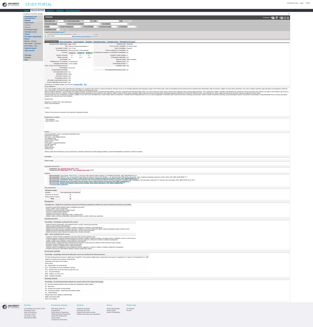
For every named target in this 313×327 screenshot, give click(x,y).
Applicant (50, 11)
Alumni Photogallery (113, 312)
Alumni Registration (113, 308)
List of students (78, 41)
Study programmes (65, 41)
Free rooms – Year (31, 46)
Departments (29, 22)
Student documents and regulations (88, 314)
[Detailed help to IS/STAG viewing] (288, 18)
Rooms (27, 39)
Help (26, 60)
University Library (30, 314)
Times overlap (29, 50)
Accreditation (106, 24)
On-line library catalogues (59, 184)
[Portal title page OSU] (41, 4)
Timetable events (31, 32)
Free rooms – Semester (33, 43)
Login (301, 3)
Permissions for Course (127, 41)
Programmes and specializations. (31, 17)
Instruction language (51, 24)
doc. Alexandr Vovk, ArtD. (66, 168)
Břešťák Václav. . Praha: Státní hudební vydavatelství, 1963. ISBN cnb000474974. (94, 181)
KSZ (69, 44)
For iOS (129, 310)
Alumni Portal (111, 310)
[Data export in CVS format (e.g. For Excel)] (281, 18)
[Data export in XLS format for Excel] (277, 18)
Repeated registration (119, 57)
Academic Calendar (83, 308)
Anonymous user (293, 3)
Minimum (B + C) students (59, 61)
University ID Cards (83, 310)
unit (50, 21)
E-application (55, 310)
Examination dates (31, 29)
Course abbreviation (73, 21)
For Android (130, 308)
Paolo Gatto (64, 170)
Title (95, 21)
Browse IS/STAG (37, 11)
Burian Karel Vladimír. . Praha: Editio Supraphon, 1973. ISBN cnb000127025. (91, 183)
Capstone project (31, 48)
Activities (48, 156)
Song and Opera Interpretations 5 (82, 36)
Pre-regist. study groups (33, 36)
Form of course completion (76, 24)
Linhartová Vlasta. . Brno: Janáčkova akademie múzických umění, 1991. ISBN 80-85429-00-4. (98, 178)
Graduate (59, 11)
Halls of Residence (30, 312)
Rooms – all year (30, 41)
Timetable (88, 41)
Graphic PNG (78, 84)
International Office (30, 318)
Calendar (28, 57)
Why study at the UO (58, 308)
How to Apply (55, 318)
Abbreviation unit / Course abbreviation (60, 34)
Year (121, 21)
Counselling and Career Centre (34, 308)
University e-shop (30, 316)
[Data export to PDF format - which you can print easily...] (272, 18)
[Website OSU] (12, 4)
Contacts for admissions (59, 320)
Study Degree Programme (60, 312)
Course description (51, 41)
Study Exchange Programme (60, 314)
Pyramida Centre (29, 310)
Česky (308, 3)
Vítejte (26, 11)
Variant (97, 34)
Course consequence (66, 26)
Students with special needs (86, 312)
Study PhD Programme (59, 316)
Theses (27, 34)
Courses (28, 20)
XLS (85, 84)
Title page (28, 55)
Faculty (47, 26)
